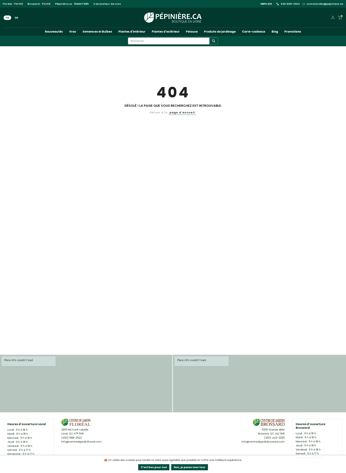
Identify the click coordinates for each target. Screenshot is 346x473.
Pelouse (192, 31)
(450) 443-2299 (274, 438)
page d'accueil (182, 112)
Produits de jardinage (220, 31)
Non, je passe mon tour (189, 467)
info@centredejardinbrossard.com (263, 441)
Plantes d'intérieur (131, 31)
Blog (275, 31)
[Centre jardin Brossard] (269, 423)
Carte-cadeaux (253, 31)
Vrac (72, 31)
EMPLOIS (266, 3)
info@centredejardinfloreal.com (81, 441)
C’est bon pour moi (154, 467)
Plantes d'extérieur (166, 31)
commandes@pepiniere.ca (325, 4)
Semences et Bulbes (97, 31)
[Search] (213, 41)
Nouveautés (54, 31)
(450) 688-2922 (71, 438)
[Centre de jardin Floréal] (76, 423)
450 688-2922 (290, 4)
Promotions (292, 31)
